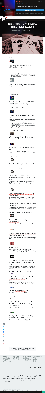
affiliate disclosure (19, 389)
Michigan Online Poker (6, 357)
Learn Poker (39, 17)
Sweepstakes (27, 17)
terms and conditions (5, 389)
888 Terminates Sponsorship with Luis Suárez (21, 116)
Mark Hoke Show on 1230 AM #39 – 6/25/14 (21, 278)
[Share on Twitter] (3, 327)
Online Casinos (35, 360)
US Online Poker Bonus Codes (7, 361)
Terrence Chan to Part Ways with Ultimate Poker (20, 220)
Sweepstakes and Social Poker (37, 356)
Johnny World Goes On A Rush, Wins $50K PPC (21, 148)
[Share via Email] (3, 344)
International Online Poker (27, 356)
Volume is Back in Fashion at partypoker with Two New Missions (22, 234)
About (34, 362)
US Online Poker (12, 17)
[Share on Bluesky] (3, 329)
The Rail (35, 17)
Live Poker (31, 17)
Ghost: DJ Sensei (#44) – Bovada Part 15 (21, 316)
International (21, 17)
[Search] (42, 18)
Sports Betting (35, 361)
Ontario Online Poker (16, 357)
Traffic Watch (13, 247)
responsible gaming (14, 389)
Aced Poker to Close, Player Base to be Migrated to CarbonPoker (22, 85)
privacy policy (9, 389)
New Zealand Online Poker (27, 359)
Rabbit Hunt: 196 (20, 290)
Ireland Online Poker (26, 360)
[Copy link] (3, 341)
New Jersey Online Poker (6, 359)
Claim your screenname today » (30, 10)
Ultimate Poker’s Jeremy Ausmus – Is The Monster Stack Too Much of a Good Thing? (22, 177)
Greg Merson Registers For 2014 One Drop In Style (21, 194)
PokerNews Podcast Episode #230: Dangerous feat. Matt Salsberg (20, 303)
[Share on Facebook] (3, 332)
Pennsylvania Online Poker (6, 358)
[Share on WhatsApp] (3, 339)
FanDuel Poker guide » (23, 12)
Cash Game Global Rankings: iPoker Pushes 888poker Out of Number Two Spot (21, 262)
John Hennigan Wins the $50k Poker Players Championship (21, 103)
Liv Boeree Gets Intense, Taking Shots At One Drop (22, 204)
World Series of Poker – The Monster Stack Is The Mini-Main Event (21, 138)
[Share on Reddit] (3, 334)
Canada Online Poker (16, 356)
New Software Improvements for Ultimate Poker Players (20, 66)
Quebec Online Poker (16, 359)
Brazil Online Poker (26, 358)
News (34, 363)
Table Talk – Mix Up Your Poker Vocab (21, 164)
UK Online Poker (25, 357)
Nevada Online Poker (6, 360)
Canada (17, 17)
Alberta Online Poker (16, 358)
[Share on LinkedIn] (3, 336)
